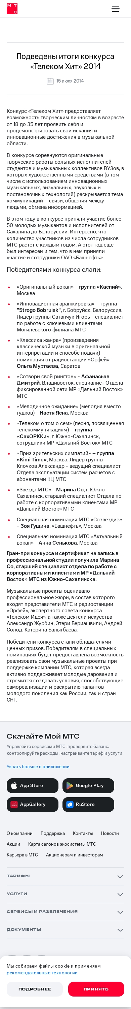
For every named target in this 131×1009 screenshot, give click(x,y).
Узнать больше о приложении (38, 766)
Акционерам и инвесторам (74, 855)
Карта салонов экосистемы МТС (62, 844)
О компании (20, 833)
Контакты (83, 833)
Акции (13, 844)
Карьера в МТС (22, 855)
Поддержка (53, 833)
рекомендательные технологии (42, 973)
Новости (110, 833)
